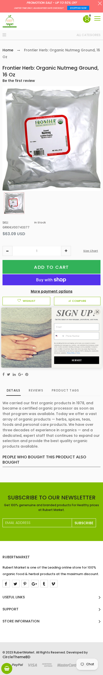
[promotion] (100, 4)
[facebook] (6, 583)
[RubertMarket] (9, 21)
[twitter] (16, 583)
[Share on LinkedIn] (14, 374)
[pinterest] (25, 583)
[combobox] (59, 335)
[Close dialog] (97, 312)
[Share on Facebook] (3, 374)
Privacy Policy (71, 353)
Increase (66, 251)
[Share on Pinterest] (26, 374)
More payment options (51, 291)
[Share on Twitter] (8, 374)
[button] (7, 251)
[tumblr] (44, 583)
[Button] (97, 18)
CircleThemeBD (16, 656)
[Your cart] (6, 668)
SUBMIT (77, 360)
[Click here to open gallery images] (96, 93)
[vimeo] (54, 583)
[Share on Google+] (20, 374)
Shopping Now (78, 8)
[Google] (34, 583)
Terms (78, 353)
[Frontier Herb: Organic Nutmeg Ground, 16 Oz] (14, 203)
